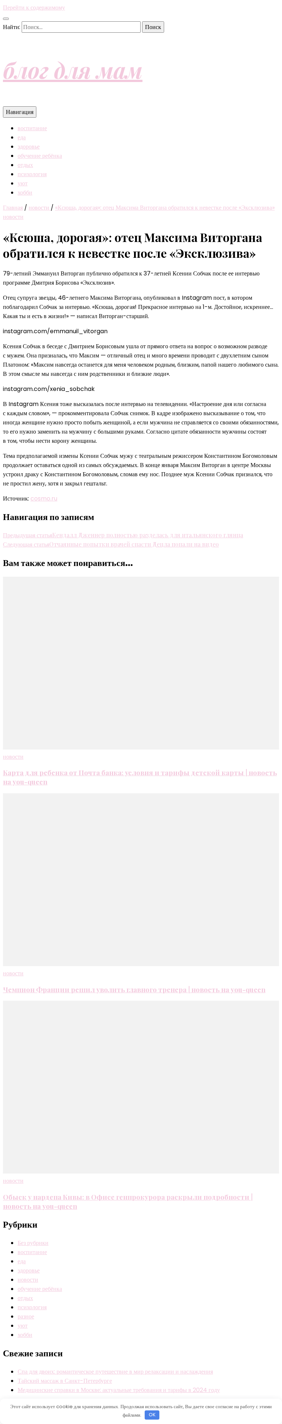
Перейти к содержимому (34, 7)
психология (32, 174)
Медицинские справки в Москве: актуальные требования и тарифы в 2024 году (119, 1390)
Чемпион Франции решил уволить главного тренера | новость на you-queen (134, 989)
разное (26, 1316)
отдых (25, 165)
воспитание (32, 128)
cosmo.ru (43, 498)
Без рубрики (33, 1243)
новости (13, 217)
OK (152, 1414)
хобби (25, 192)
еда (22, 137)
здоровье (29, 146)
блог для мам (72, 69)
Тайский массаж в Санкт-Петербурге (65, 1381)
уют (23, 183)
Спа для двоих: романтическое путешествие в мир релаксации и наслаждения (115, 1371)
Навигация (19, 112)
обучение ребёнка (40, 156)
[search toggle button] (6, 19)
